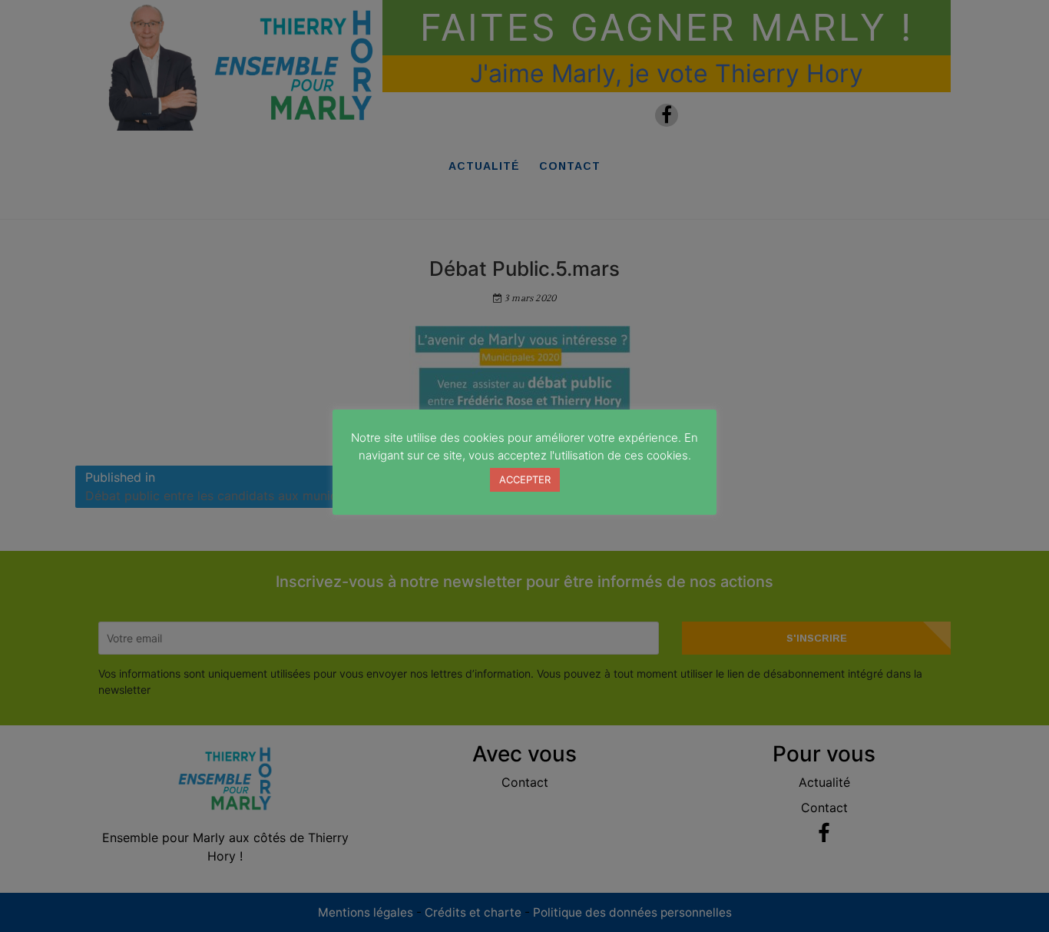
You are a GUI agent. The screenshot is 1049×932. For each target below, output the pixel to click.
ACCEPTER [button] (525, 479)
